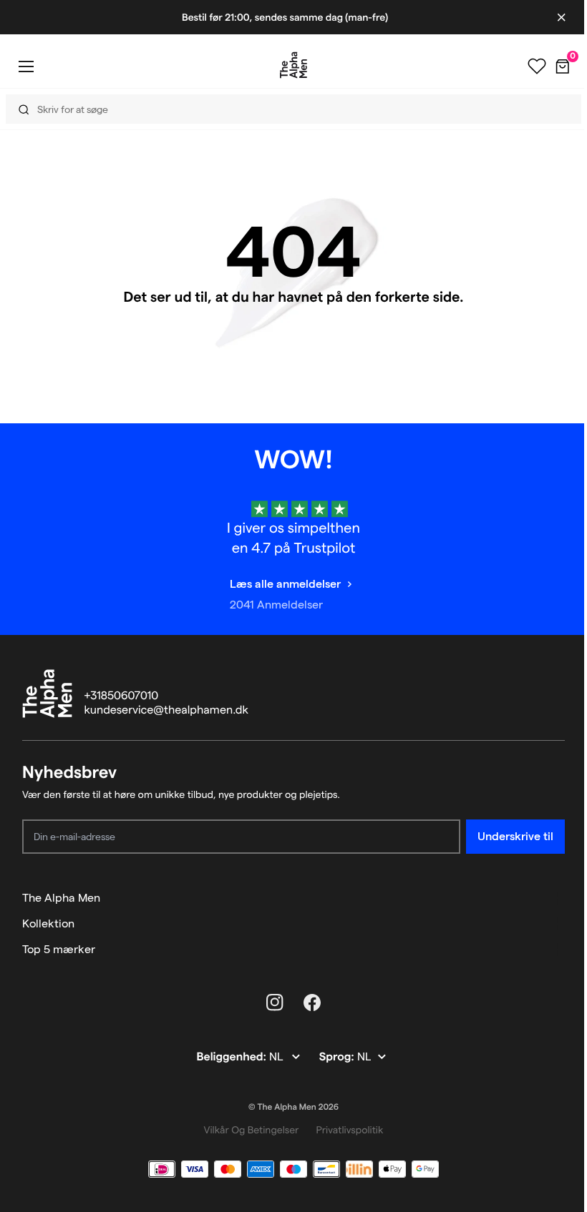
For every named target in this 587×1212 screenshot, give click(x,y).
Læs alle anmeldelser (285, 584)
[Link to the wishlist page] (537, 66)
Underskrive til (515, 836)
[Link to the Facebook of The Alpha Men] (312, 1002)
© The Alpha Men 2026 (293, 1107)
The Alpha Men (61, 898)
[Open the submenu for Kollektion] (558, 924)
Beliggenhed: (232, 1057)
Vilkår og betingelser (251, 1130)
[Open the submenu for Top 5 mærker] (558, 949)
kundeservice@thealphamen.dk (166, 710)
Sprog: (338, 1057)
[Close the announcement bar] (561, 17)
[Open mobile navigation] (25, 66)
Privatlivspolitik (349, 1130)
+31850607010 (121, 696)
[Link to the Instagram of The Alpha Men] (274, 1002)
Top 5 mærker (58, 949)
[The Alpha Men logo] (293, 65)
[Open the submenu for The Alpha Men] (558, 898)
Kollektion (48, 923)
